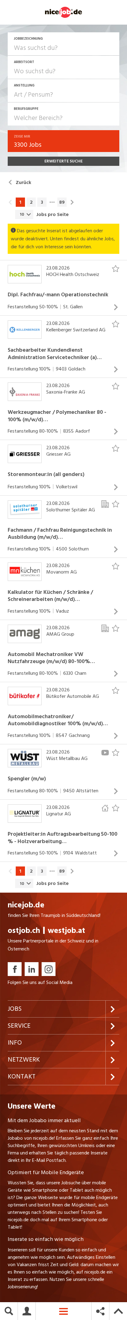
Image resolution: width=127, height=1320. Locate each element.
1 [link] (20, 202)
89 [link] (62, 202)
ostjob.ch (24, 930)
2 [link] (31, 202)
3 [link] (42, 202)
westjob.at (66, 930)
